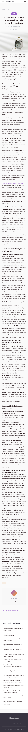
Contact (19, 723)
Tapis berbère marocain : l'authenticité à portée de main (13, 696)
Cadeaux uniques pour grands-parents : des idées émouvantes (14, 686)
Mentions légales (11, 723)
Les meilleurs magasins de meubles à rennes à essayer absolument (12, 691)
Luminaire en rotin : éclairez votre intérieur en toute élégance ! (14, 655)
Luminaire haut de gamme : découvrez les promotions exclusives (14, 634)
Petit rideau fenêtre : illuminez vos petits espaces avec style (13, 629)
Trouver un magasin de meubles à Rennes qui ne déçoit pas (14, 639)
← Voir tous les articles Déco (10, 610)
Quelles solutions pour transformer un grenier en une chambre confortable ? (13, 681)
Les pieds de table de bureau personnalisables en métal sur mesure (13, 665)
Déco (8, 9)
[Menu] (24, 1)
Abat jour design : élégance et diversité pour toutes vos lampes (13, 670)
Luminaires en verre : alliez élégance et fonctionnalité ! (13, 660)
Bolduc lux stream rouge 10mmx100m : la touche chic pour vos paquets (14, 676)
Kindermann (8, 2)
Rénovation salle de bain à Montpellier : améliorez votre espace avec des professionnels (13, 702)
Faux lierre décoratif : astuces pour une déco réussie (13, 644)
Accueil (3, 9)
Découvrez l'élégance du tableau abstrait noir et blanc (13, 650)
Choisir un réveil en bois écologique (12, 183)
